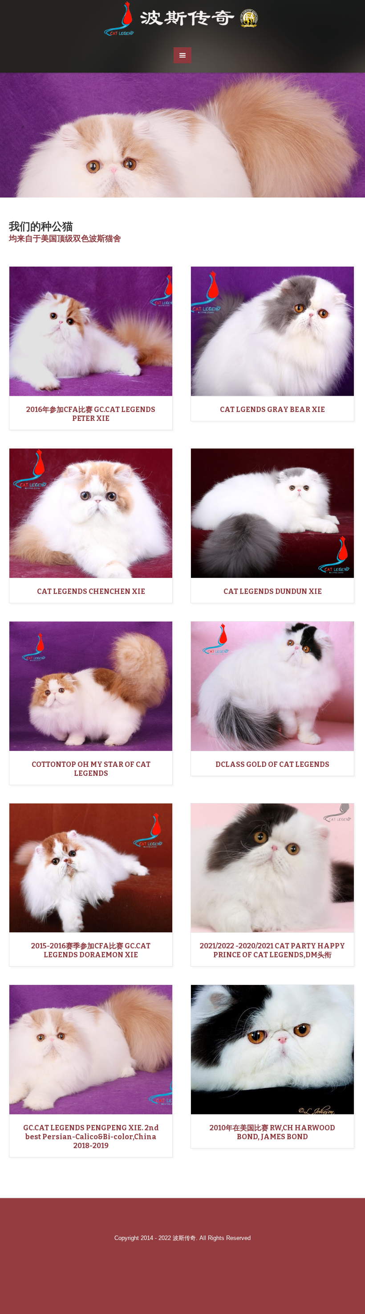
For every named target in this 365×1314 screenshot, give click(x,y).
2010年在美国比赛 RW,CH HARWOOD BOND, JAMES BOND (272, 1132)
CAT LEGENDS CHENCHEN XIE (91, 591)
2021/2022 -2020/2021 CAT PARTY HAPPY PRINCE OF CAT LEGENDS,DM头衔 (272, 950)
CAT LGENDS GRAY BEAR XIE (272, 409)
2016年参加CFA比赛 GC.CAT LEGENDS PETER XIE (90, 414)
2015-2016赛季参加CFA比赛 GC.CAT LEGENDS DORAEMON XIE (90, 950)
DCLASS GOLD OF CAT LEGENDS (272, 764)
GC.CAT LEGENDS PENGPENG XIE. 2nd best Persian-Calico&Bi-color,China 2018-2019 (91, 1137)
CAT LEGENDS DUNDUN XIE (272, 591)
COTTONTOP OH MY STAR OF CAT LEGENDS (91, 769)
